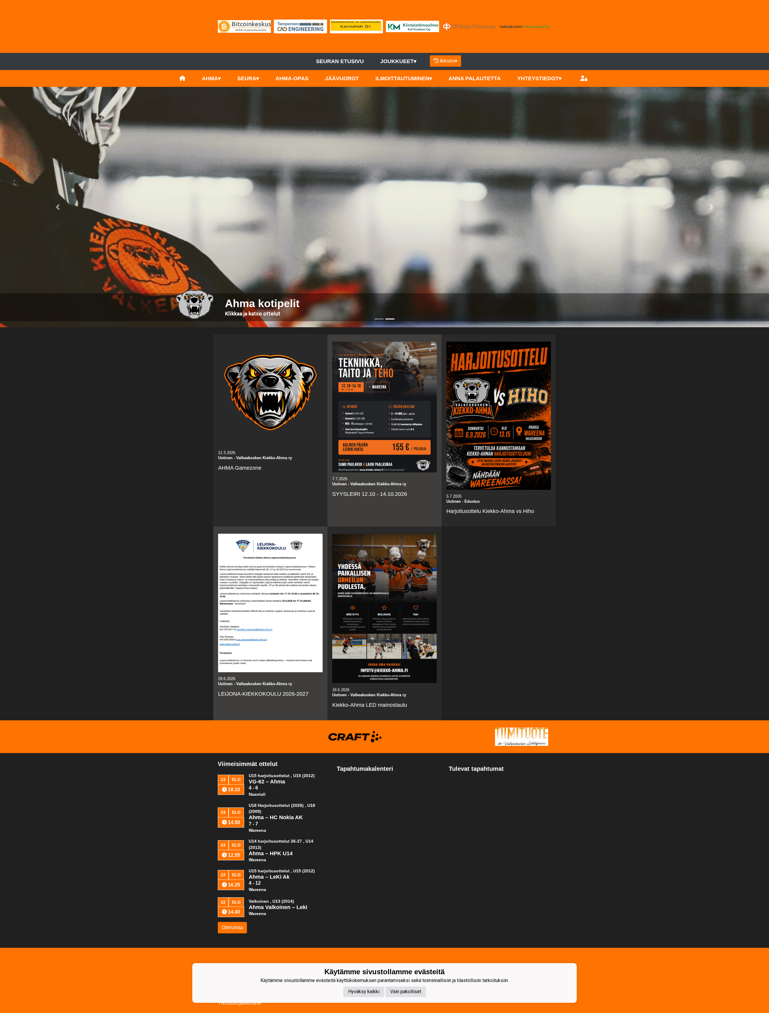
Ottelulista (232, 927)
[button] (57, 207)
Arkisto (448, 61)
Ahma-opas (292, 78)
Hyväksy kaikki (363, 992)
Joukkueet (398, 61)
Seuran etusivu (340, 61)
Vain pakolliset (405, 992)
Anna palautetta (474, 78)
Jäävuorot (342, 78)
